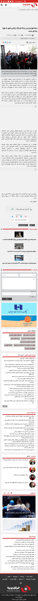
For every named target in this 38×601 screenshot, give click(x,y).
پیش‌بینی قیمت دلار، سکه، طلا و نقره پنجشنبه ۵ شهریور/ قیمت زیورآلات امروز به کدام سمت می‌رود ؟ (19, 367)
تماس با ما (29, 576)
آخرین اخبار (21, 355)
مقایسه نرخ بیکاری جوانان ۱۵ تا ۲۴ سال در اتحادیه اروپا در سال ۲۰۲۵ (19, 564)
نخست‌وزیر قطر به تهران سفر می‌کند (25, 379)
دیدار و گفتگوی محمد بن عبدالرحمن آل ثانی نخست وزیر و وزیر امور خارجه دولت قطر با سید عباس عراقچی (19, 395)
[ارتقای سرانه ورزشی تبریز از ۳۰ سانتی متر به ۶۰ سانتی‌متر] (19, 246)
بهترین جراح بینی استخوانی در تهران (24, 345)
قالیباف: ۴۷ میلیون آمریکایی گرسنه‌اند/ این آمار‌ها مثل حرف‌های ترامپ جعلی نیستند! (19, 447)
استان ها (32, 38)
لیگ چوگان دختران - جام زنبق (27, 358)
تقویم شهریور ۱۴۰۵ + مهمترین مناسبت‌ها (24, 552)
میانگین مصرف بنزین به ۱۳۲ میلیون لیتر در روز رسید (21, 391)
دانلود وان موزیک (30, 348)
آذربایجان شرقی (24, 38)
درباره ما (22, 576)
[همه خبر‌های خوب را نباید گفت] (32, 477)
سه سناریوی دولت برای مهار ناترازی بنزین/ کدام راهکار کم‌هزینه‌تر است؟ (19, 547)
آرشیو (5, 406)
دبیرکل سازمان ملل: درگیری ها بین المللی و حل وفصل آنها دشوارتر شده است (19, 381)
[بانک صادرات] (19, 308)
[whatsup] (7, 42)
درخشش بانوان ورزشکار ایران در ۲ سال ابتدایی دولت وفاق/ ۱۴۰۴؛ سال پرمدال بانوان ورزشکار (19, 437)
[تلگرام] (8, 1)
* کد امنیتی (33, 291)
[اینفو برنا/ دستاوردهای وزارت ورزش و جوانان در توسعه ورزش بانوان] (19, 507)
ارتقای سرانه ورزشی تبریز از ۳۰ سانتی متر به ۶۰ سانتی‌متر (21, 251)
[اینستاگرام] (6, 1)
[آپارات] (4, 1)
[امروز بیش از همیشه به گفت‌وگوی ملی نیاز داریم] (32, 485)
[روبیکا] (13, 1)
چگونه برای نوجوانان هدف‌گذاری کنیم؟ (25, 540)
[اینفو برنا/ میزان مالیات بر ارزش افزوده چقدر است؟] (19, 530)
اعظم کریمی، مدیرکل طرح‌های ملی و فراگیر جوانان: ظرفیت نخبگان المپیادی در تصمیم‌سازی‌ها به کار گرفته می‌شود (19, 441)
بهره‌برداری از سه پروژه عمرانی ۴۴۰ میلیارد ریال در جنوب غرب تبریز (19, 263)
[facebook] (3, 42)
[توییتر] (10, 1)
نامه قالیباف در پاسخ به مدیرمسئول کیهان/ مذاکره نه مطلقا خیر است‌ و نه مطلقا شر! (19, 425)
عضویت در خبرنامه (31, 579)
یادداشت (33, 456)
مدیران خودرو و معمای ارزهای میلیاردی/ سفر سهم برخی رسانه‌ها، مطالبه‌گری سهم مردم (19, 429)
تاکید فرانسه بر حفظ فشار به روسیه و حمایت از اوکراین (21, 370)
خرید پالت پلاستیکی (29, 335)
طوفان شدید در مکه (29, 399)
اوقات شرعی (13, 579)
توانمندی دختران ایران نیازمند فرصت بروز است (23, 569)
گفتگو (28, 456)
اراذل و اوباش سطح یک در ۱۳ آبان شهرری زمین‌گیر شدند (21, 393)
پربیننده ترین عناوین (30, 355)
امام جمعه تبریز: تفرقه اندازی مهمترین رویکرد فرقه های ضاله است (19, 240)
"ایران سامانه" (15, 599)
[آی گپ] (1, 1)
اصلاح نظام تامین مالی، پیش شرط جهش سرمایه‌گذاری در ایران (19, 364)
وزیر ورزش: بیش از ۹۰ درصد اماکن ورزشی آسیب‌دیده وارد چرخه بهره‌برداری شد (19, 450)
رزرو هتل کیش (15, 338)
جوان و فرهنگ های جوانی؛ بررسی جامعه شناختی (23, 559)
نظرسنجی (4, 579)
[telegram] (5, 42)
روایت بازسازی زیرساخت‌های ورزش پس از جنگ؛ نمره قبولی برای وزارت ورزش (19, 421)
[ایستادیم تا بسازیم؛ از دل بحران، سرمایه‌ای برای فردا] (32, 462)
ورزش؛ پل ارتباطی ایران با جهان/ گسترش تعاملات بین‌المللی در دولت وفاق (19, 373)
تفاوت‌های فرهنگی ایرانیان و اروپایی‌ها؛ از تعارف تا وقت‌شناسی (20, 556)
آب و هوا (21, 579)
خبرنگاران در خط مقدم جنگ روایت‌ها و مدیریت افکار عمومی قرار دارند (19, 401)
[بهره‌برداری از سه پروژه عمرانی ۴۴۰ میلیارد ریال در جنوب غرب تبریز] (19, 258)
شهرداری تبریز (22, 225)
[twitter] (10, 42)
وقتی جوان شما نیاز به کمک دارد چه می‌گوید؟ (23, 554)
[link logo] (30, 5)
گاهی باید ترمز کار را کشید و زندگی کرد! (25, 550)
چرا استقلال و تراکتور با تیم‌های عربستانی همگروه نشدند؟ (20, 561)
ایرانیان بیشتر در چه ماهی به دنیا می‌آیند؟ (24, 542)
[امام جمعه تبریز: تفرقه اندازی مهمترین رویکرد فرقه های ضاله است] (19, 234)
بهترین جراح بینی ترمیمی (28, 342)
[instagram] (5, 493)
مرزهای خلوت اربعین (15, 335)
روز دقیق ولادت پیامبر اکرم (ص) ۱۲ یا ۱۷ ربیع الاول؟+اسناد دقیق (19, 444)
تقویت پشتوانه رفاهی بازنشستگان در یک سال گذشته (22, 434)
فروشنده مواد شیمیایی (28, 338)
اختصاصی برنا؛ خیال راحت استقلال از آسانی (24, 432)
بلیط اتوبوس (8, 345)
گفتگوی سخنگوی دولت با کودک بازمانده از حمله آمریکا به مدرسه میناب (19, 361)
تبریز (31, 225)
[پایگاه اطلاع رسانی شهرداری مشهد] (19, 321)
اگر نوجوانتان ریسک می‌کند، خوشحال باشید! (23, 544)
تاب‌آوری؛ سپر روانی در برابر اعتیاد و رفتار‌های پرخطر (22, 567)
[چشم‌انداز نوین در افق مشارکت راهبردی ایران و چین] (32, 470)
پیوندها (15, 576)
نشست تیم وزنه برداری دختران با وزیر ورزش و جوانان (21, 388)
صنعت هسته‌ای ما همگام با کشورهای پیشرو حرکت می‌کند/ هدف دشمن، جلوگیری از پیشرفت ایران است (19, 385)
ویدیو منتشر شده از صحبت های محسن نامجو (23, 376)
